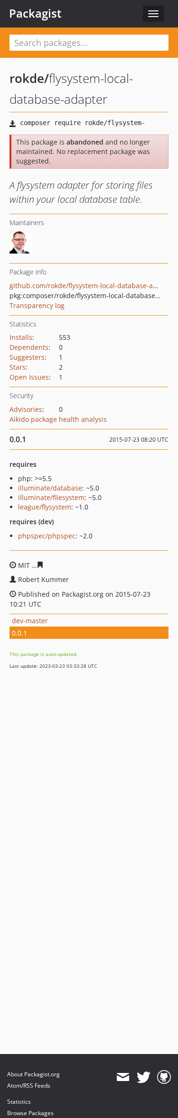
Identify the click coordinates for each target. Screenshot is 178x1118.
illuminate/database (50, 487)
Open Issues (29, 377)
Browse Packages (30, 1113)
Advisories (25, 409)
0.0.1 (19, 632)
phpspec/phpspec (46, 535)
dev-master (30, 620)
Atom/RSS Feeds (28, 1086)
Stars (17, 367)
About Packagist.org (33, 1074)
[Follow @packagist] (143, 1077)
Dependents (28, 347)
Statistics (19, 1102)
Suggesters (27, 357)
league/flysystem (44, 506)
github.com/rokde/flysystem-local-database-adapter (91, 285)
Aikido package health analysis (58, 419)
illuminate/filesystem (51, 497)
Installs (20, 337)
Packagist (35, 13)
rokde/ (29, 78)
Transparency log (37, 305)
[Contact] (123, 1077)
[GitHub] (164, 1077)
